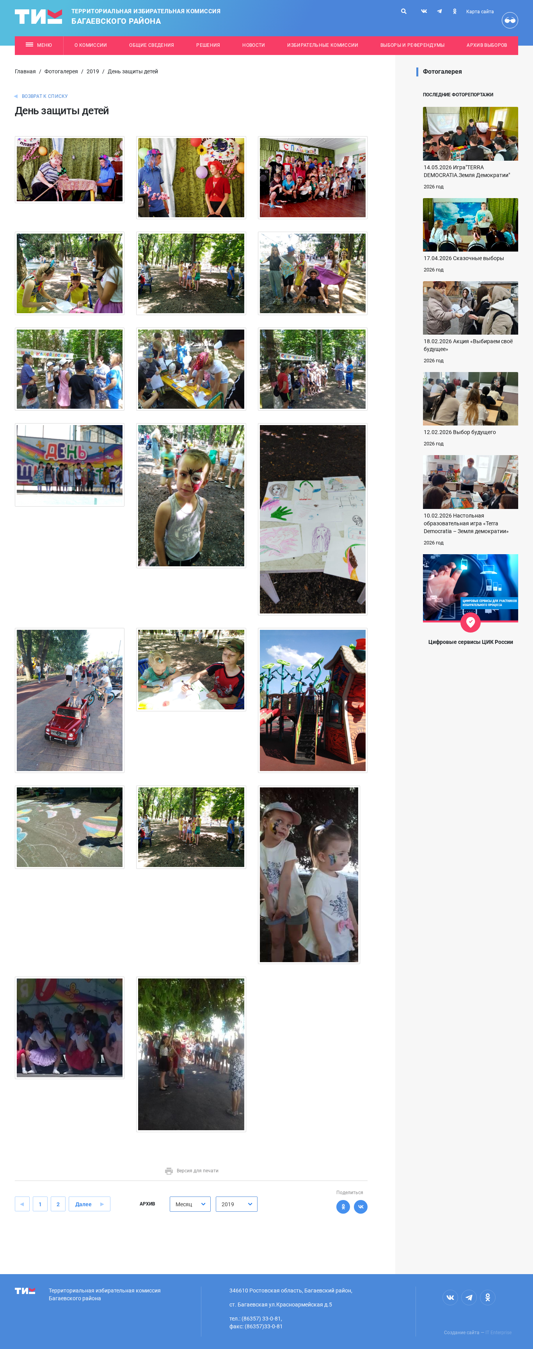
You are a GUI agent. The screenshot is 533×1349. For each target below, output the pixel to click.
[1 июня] (69, 169)
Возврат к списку (45, 96)
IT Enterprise (498, 1332)
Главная (25, 71)
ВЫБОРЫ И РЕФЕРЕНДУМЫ (412, 45)
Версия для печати (198, 1171)
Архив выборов (487, 45)
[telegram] (439, 11)
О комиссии (91, 45)
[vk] (424, 11)
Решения (208, 45)
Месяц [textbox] (184, 1204)
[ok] (455, 11)
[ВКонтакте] (361, 1207)
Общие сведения (151, 45)
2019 (93, 71)
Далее (83, 1204)
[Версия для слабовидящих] (510, 20)
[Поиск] (404, 11)
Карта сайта (480, 11)
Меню (44, 45)
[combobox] (190, 1204)
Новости (253, 45)
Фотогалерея (61, 71)
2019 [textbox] (228, 1204)
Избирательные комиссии (322, 45)
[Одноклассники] (343, 1207)
